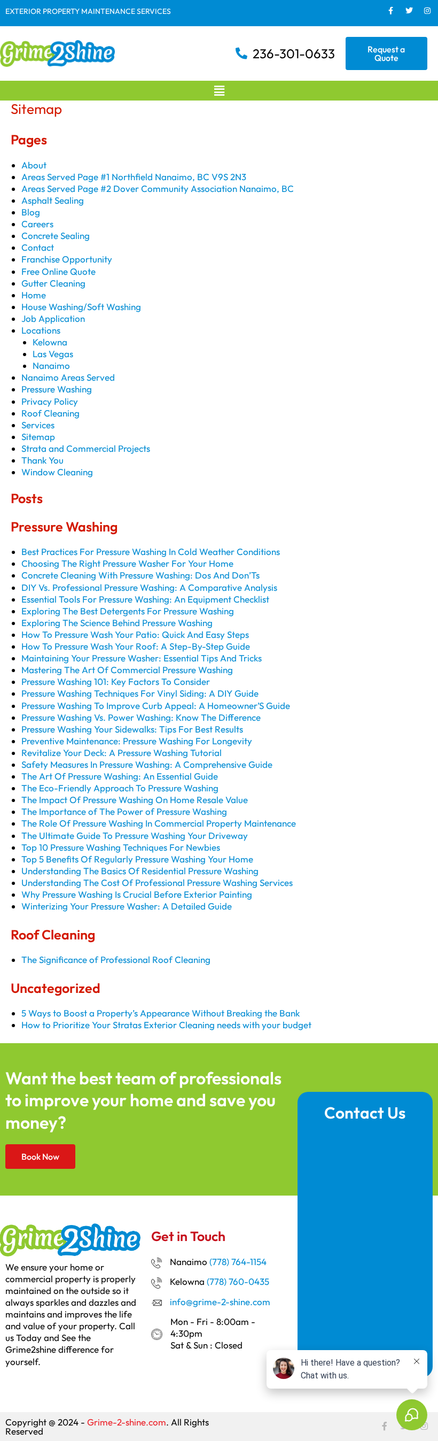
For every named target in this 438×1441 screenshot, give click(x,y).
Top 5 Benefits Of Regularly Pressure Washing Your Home (137, 859)
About (33, 165)
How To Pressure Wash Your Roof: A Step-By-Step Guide (135, 646)
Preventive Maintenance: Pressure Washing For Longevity (136, 740)
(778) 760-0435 (238, 1281)
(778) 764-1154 (238, 1261)
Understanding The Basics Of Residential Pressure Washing (140, 870)
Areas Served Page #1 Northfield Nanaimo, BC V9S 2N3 (133, 176)
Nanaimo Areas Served (68, 377)
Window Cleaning (57, 471)
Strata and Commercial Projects (85, 448)
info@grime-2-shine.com (220, 1301)
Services (37, 424)
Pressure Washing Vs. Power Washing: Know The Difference (141, 717)
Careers (37, 223)
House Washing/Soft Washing (81, 306)
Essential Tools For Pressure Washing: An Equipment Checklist (145, 599)
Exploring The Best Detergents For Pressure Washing (127, 611)
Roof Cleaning (50, 413)
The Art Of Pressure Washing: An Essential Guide (119, 776)
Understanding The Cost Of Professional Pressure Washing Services (157, 882)
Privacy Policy (49, 401)
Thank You (42, 460)
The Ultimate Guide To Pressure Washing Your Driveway (134, 835)
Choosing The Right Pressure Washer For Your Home (127, 563)
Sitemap (38, 436)
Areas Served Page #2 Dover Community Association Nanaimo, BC (157, 188)
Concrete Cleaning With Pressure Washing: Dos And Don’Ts (140, 575)
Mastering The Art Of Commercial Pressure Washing (127, 669)
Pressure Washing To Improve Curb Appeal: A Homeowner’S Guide (155, 705)
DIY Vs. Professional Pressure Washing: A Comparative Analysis (149, 587)
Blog (30, 212)
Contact (37, 247)
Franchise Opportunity (66, 259)
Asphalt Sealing (52, 200)
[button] (219, 91)
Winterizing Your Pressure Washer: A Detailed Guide (126, 906)
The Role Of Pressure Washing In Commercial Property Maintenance (158, 823)
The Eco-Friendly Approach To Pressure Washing (119, 787)
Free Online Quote (58, 271)
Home (33, 294)
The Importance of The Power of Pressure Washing (124, 811)
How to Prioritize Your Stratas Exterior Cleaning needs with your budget (166, 1024)
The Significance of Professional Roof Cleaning (115, 959)
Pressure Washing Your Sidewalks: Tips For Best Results (132, 729)
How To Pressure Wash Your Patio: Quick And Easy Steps (135, 634)
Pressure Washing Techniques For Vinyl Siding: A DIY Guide (140, 693)
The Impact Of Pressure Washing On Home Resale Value (134, 799)
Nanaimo (51, 365)
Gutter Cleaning (53, 283)
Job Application (53, 318)
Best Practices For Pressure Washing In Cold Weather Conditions (150, 551)
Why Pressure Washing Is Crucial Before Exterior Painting (136, 894)
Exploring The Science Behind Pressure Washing (117, 622)
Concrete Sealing (55, 235)
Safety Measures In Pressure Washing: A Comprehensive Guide (146, 764)
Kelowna (50, 342)
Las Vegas (53, 353)
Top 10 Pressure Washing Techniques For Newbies (120, 847)
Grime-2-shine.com (126, 1422)
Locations (40, 330)
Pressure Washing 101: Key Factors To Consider (115, 681)
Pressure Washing (56, 389)
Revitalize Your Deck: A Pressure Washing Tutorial (121, 752)
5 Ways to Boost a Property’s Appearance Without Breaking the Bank (160, 1013)
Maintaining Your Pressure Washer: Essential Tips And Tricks (141, 658)
